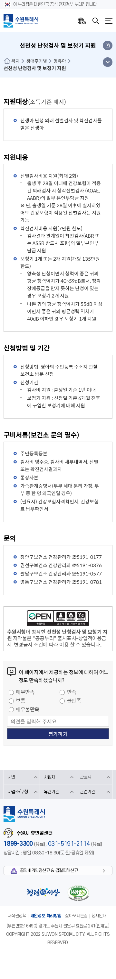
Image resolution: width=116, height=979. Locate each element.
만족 (71, 692)
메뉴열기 (108, 21)
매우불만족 (27, 709)
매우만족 (25, 692)
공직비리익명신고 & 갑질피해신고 (49, 870)
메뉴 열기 (107, 62)
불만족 (74, 700)
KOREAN (82, 21)
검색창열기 (95, 21)
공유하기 (107, 45)
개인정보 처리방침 (46, 915)
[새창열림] (58, 619)
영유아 (59, 61)
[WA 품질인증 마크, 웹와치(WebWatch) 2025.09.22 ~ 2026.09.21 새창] (78, 893)
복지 (15, 61)
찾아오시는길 (76, 915)
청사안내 (99, 915)
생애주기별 (36, 61)
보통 (20, 700)
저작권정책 (17, 915)
